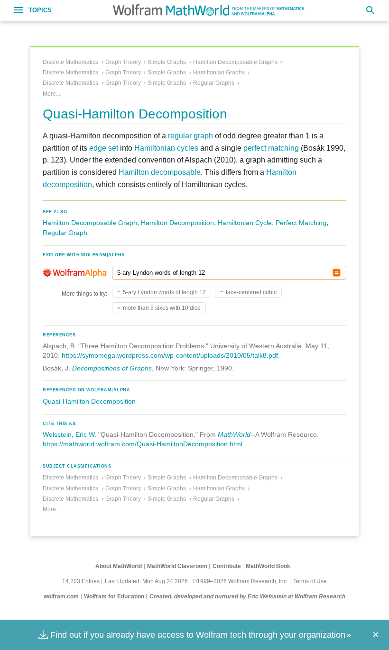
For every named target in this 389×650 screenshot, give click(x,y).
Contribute (227, 566)
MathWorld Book (268, 566)
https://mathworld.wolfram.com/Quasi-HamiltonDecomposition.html (142, 444)
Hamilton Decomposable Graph (90, 222)
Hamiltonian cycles (166, 148)
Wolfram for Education (114, 596)
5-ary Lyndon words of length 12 (164, 292)
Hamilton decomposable (160, 172)
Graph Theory (123, 62)
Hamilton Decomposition (177, 222)
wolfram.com (61, 596)
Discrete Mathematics (70, 62)
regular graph (190, 136)
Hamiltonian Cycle (245, 222)
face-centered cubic (251, 292)
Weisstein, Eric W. (69, 434)
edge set (103, 148)
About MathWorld (118, 566)
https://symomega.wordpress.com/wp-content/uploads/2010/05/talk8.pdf (170, 355)
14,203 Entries (81, 581)
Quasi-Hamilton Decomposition (89, 401)
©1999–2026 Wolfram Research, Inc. (240, 581)
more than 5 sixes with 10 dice (162, 308)
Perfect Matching (301, 222)
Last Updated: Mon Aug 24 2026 (146, 581)
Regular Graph (65, 232)
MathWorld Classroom (177, 566)
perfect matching (271, 148)
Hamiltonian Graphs (219, 72)
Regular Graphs (213, 83)
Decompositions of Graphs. (113, 368)
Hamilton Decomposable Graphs (235, 62)
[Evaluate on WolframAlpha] (336, 272)
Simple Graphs (167, 62)
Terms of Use (310, 581)
